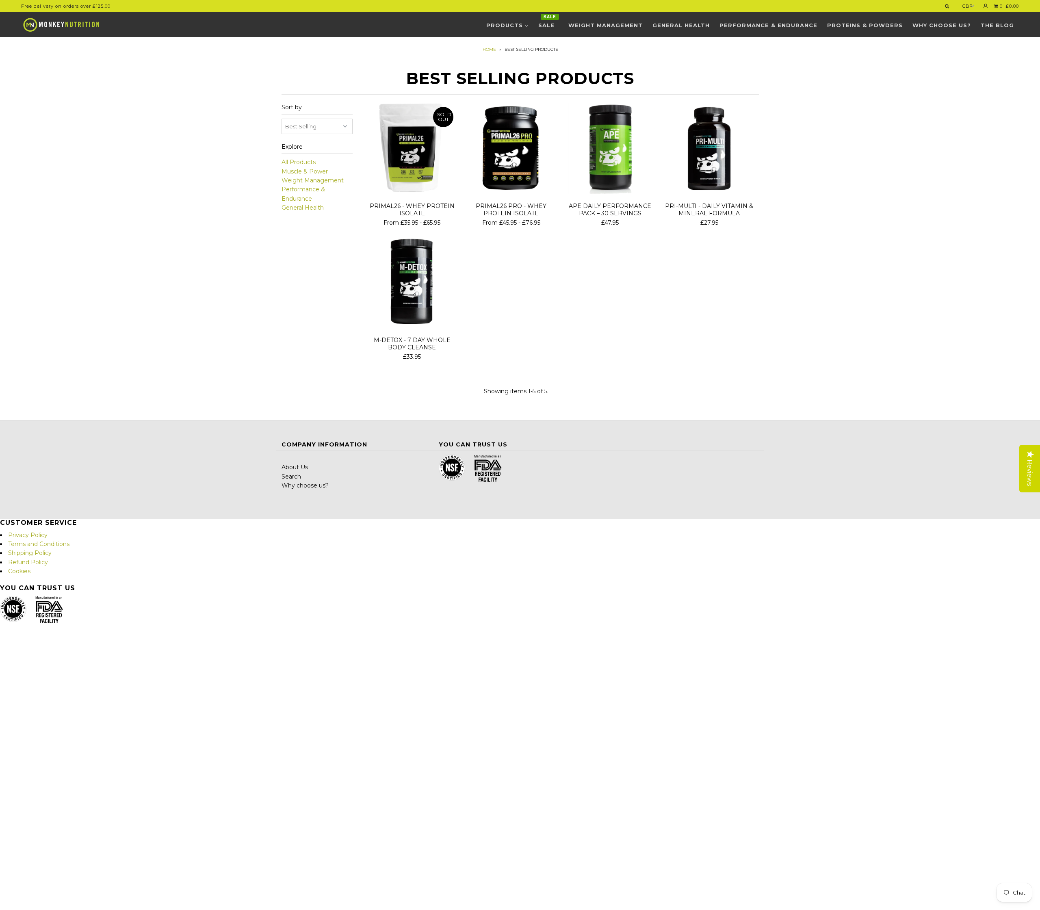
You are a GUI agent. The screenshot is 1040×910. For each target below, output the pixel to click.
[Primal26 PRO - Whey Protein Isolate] (511, 149)
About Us (295, 467)
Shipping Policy (30, 553)
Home (489, 49)
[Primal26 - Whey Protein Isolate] (412, 149)
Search (291, 476)
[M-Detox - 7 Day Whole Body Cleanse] (412, 283)
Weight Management (313, 180)
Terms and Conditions (38, 544)
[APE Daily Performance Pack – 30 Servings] (610, 149)
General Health (303, 207)
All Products (299, 162)
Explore (292, 146)
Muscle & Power (305, 171)
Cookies (19, 571)
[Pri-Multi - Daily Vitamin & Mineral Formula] (709, 149)
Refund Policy (28, 562)
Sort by (292, 107)
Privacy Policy (28, 535)
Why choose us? (305, 485)
